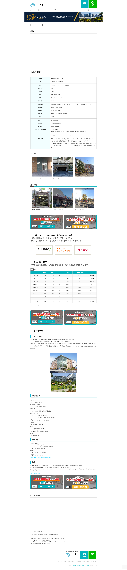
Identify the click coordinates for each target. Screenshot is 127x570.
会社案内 (83, 561)
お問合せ (88, 561)
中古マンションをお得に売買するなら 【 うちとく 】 (80, 565)
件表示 (35, 269)
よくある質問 (78, 561)
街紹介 (88, 10)
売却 (55, 10)
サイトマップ (93, 561)
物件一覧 (45, 24)
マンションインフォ (71, 10)
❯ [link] (38, 305)
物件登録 (50, 24)
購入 (39, 10)
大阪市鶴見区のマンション (36, 24)
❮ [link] (31, 305)
